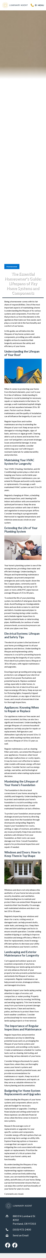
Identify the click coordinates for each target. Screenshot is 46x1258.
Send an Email (21, 1235)
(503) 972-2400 (22, 1229)
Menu (41, 5)
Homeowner (11, 266)
